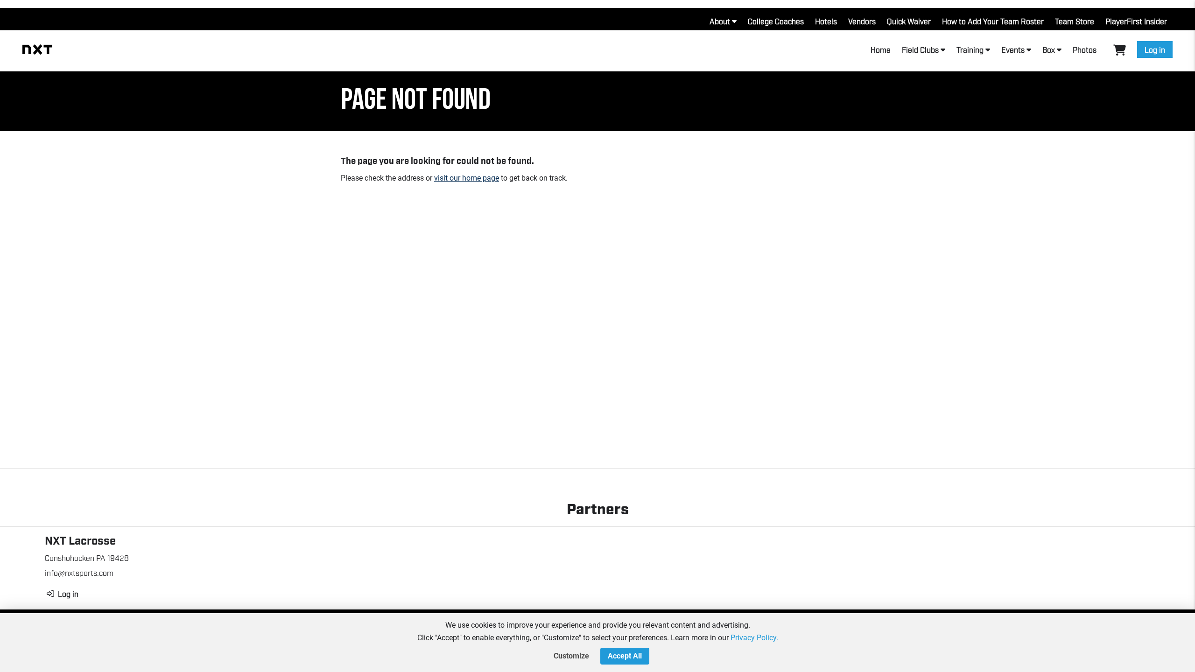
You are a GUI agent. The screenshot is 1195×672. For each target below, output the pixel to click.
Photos (1085, 49)
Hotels (826, 21)
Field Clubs (920, 49)
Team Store (1074, 21)
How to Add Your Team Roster (993, 21)
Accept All (625, 655)
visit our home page (466, 178)
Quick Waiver (909, 21)
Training (970, 49)
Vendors (862, 21)
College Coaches (776, 21)
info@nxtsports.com (79, 572)
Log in (1155, 49)
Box (1048, 49)
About (720, 21)
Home (881, 49)
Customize (571, 655)
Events (1013, 49)
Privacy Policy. (754, 637)
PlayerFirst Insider (1136, 21)
